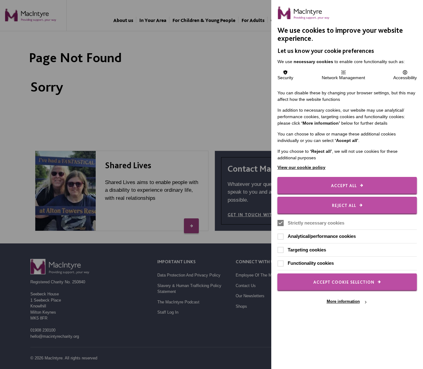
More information (343, 301)
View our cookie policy (301, 167)
